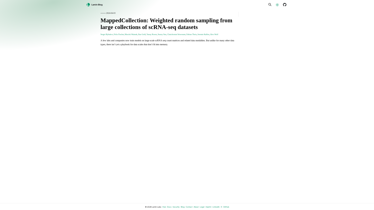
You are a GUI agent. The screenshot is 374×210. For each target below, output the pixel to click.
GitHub (226, 207)
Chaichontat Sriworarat (176, 34)
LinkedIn (216, 207)
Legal (202, 207)
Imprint (208, 207)
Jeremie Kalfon (203, 34)
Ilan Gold (142, 34)
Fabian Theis (191, 34)
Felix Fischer (119, 34)
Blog (183, 207)
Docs (169, 207)
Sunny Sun (162, 34)
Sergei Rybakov (107, 34)
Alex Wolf (214, 34)
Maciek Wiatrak (131, 34)
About (196, 207)
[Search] (270, 4)
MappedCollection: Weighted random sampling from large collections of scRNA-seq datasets (166, 23)
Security (176, 207)
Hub (164, 207)
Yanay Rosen (152, 34)
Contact (189, 207)
